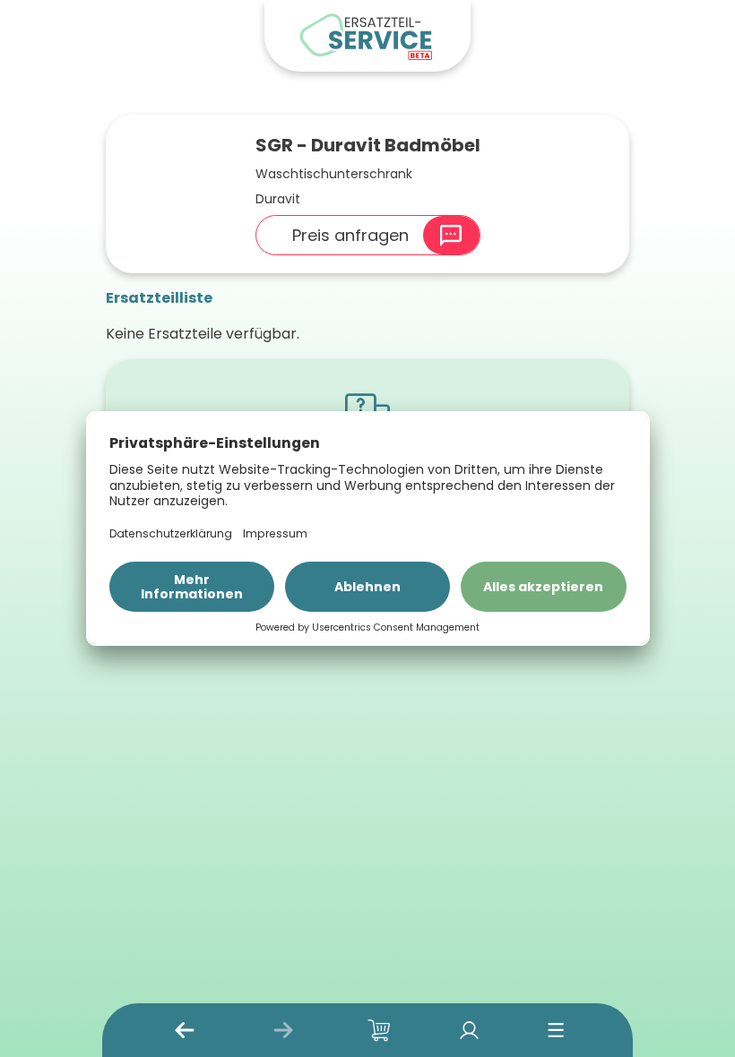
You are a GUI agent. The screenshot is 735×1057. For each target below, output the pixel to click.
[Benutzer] (469, 1030)
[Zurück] (185, 1030)
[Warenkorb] (379, 1030)
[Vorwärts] (283, 1030)
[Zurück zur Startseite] (367, 36)
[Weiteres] (556, 1030)
